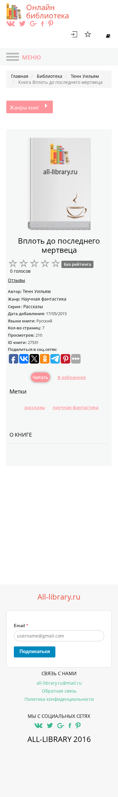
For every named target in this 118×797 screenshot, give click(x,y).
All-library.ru (59, 597)
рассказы (35, 407)
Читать (40, 377)
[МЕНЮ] (12, 57)
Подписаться (35, 651)
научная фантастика (75, 407)
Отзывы (16, 280)
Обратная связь (59, 691)
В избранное (72, 377)
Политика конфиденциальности (59, 699)
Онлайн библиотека (47, 11)
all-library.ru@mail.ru (59, 683)
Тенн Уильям (37, 291)
